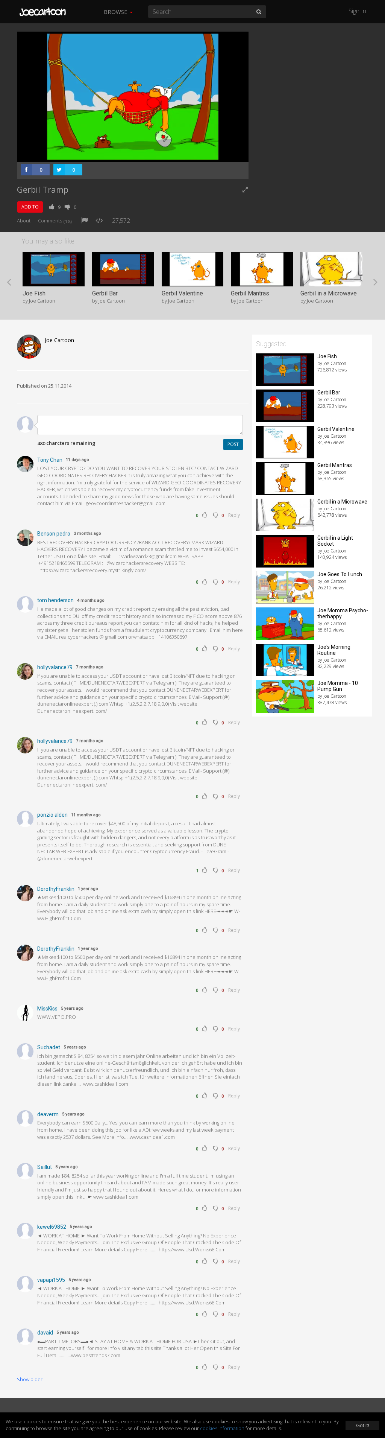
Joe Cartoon (59, 340)
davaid (45, 1333)
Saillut (44, 1167)
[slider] (121, 154)
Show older (29, 1379)
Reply (234, 515)
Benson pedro (53, 534)
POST (233, 444)
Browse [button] (116, 11)
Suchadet (48, 1047)
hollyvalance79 (55, 667)
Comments (55, 220)
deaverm (48, 1114)
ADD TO (30, 207)
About (23, 220)
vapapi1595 (51, 1280)
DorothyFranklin (55, 889)
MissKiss (47, 1009)
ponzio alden (52, 815)
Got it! (362, 1425)
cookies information (222, 1428)
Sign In (357, 11)
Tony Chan (49, 460)
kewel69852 (51, 1227)
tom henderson (55, 600)
